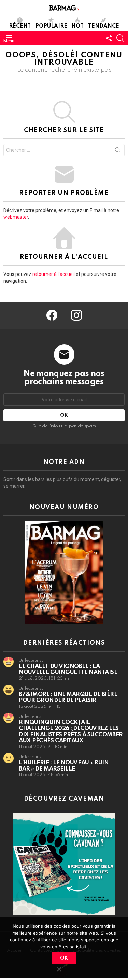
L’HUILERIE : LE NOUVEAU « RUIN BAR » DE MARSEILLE (64, 766)
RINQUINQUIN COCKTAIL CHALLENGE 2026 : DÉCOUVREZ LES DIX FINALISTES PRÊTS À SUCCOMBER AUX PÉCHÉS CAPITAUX (71, 732)
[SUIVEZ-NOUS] (109, 38)
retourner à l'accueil (53, 274)
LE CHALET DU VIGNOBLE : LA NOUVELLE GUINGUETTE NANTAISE (68, 669)
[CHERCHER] (120, 38)
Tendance (103, 26)
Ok (64, 958)
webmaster (15, 217)
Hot (77, 26)
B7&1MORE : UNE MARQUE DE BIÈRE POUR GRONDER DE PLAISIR (68, 698)
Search (118, 151)
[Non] (59, 968)
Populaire (51, 26)
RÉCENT (20, 26)
